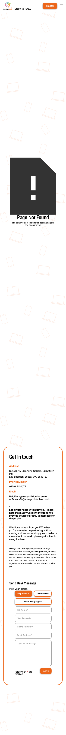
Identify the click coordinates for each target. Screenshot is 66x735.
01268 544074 (17, 486)
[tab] (23, 594)
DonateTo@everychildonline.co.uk (31, 499)
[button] (61, 5)
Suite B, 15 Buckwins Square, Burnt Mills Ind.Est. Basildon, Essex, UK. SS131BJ (31, 474)
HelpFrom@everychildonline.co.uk (28, 496)
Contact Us (50, 6)
